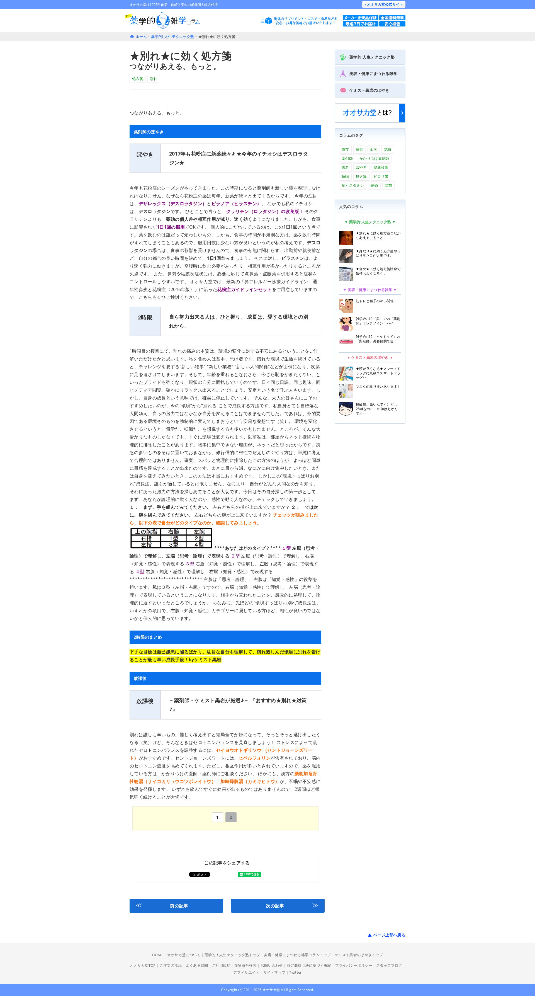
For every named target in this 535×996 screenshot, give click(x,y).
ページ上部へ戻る (389, 934)
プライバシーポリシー (353, 965)
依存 (345, 149)
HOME (157, 954)
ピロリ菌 (381, 176)
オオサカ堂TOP (143, 965)
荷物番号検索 (245, 965)
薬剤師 (347, 158)
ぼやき (361, 167)
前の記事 (161, 904)
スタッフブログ (389, 965)
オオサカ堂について (184, 954)
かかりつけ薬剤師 (374, 158)
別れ (153, 78)
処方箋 (137, 78)
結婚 (374, 185)
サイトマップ (274, 972)
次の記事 (292, 904)
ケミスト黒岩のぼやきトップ (359, 954)
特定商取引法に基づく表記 (309, 965)
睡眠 (345, 176)
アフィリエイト (246, 972)
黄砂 (359, 149)
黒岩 (345, 167)
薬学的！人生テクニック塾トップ (232, 954)
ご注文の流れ (171, 965)
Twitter (295, 972)
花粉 (387, 149)
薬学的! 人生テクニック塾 (172, 36)
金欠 (373, 149)
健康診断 (381, 167)
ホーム (141, 36)
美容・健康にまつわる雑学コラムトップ (297, 954)
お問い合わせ (272, 965)
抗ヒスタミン (353, 185)
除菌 (388, 185)
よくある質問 (197, 965)
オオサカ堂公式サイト (383, 4)
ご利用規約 (221, 965)
